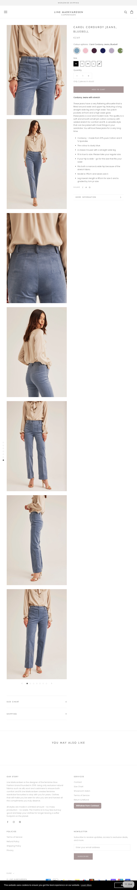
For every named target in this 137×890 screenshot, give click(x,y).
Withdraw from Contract (87, 805)
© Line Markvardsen (17, 879)
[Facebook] (82, 187)
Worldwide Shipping (68, 3)
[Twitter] (86, 187)
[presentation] (122, 51)
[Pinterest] (89, 187)
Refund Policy (13, 841)
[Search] (125, 12)
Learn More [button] (86, 885)
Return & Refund (81, 799)
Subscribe (83, 856)
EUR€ (9, 873)
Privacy (10, 850)
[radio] (76, 50)
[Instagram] (14, 821)
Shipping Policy (14, 846)
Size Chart (13, 701)
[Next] (51, 683)
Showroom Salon (82, 791)
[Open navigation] (5, 12)
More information (86, 197)
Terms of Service (82, 795)
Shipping (12, 714)
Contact (78, 782)
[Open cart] (131, 11)
